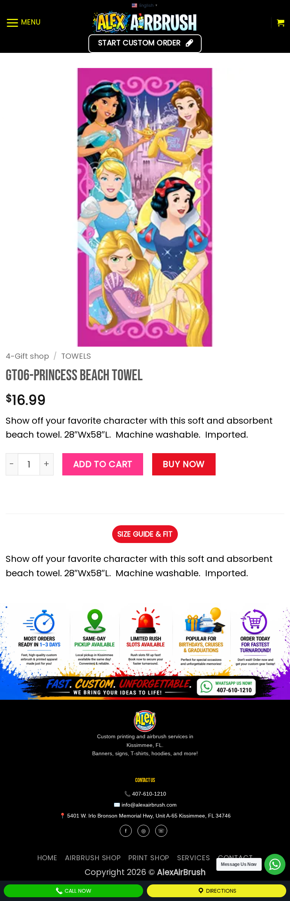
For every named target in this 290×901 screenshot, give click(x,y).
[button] (23, 22)
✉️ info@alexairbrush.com (145, 805)
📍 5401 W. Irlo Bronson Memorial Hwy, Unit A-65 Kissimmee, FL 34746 (145, 816)
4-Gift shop (27, 356)
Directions (220, 891)
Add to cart (103, 464)
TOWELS (76, 356)
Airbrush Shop (93, 857)
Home (47, 857)
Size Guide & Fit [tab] (145, 534)
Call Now (77, 891)
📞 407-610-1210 (145, 794)
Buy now (184, 464)
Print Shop (148, 857)
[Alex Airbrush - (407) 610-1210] (145, 22)
